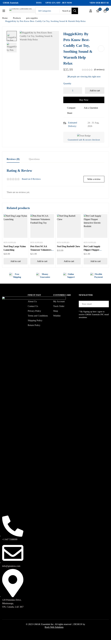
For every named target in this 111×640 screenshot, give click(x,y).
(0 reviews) (99, 69)
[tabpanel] (55, 181)
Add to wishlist (101, 48)
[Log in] (90, 10)
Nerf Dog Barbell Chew (68, 246)
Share (69, 113)
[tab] (13, 159)
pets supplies (32, 18)
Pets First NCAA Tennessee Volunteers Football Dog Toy (40, 250)
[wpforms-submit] (105, 304)
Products (17, 18)
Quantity (67, 83)
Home (5, 18)
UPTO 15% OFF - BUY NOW (49, 3)
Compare (71, 108)
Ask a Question (91, 108)
